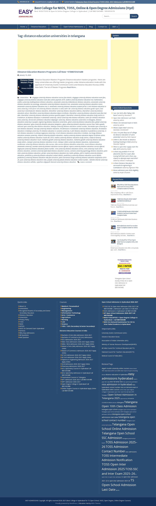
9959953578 (24, 2)
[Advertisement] (63, 54)
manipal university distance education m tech (42, 142)
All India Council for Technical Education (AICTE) (118, 348)
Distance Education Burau (111, 337)
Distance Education (38, 27)
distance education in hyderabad (117, 374)
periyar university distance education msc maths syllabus (60, 153)
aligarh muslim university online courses (115, 368)
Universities (23, 317)
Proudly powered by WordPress (66, 503)
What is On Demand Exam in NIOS (125, 123)
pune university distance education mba (33, 160)
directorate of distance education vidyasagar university (47, 120)
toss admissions (131, 452)
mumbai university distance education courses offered (50, 146)
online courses (114, 390)
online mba (123, 389)
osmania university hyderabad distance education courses (50, 151)
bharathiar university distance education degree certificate (49, 113)
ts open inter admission (114, 477)
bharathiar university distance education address (65, 111)
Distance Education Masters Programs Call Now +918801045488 (50, 71)
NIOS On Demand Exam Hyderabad (32, 328)
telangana (120, 402)
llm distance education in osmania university (54, 131)
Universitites (24, 98)
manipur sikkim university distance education (73, 142)
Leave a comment (86, 162)
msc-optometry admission (130, 382)
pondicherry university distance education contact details (44, 155)
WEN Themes (96, 503)
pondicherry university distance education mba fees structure (38, 158)
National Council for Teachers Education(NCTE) (118, 352)
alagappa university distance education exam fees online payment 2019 (41, 100)
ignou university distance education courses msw (78, 124)
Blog (91, 27)
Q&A (114, 27)
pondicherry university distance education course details (82, 155)
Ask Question (24, 337)
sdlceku (114, 402)
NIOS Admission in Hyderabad (114, 311)
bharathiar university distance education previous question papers (43, 115)
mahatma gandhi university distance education (57, 140)
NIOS (21, 324)
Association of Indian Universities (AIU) (115, 341)
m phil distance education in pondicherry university (87, 131)
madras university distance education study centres (72, 138)
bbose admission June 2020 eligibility (125, 170)
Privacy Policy (24, 320)
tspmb (117, 490)
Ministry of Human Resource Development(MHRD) (119, 344)
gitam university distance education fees (81, 122)
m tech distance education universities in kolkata (72, 133)
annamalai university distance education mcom (86, 104)
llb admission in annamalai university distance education (79, 129)
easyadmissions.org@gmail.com (47, 2)
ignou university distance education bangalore (46, 124)
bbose (131, 368)
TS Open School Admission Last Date (119, 485)
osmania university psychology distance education (86, 151)
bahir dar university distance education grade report (81, 109)
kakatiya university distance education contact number (69, 126)
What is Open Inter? (120, 128)
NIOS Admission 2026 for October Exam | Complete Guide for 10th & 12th (127, 227)
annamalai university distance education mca (55, 104)
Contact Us (102, 27)
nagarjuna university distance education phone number (36, 149)
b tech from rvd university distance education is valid (46, 109)
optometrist (123, 398)
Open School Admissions (73, 27)
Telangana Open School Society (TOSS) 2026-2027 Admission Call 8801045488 (105, 2)
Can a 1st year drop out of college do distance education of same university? (125, 135)
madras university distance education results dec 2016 (36, 138)
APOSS (22, 326)
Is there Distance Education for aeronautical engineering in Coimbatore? (124, 165)
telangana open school (109, 409)
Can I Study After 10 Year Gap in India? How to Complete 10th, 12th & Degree (127, 242)
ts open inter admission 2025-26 (119, 481)
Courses (55, 27)
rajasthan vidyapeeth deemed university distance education (56, 162)
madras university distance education (50, 135)
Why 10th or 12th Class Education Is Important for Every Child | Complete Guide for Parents (127, 186)
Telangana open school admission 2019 (112, 412)
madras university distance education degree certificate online (84, 135)
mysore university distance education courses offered (86, 146)
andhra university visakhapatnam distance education (35, 102)
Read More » (127, 194)
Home (22, 27)
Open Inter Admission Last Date (124, 118)
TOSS (21, 322)
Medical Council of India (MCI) (112, 356)
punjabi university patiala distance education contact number (67, 160)
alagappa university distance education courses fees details (52, 98)
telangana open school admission (127, 409)
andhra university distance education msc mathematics (84, 100)
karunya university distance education (46, 129)
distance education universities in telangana (80, 120)
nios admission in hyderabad (117, 384)
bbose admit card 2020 (113, 370)
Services (22, 331)
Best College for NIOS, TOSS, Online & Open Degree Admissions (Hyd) (84, 8)
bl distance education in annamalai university (41, 118)
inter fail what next (116, 382)
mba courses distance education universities (69, 144)
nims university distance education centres (69, 149)
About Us (23, 306)
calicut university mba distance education (71, 118)
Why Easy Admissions (27, 333)
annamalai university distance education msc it (33, 106)
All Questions (24, 335)
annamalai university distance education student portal (68, 106)
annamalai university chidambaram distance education (72, 102)
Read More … (72, 87)
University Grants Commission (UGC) (114, 333)
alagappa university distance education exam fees (88, 98)
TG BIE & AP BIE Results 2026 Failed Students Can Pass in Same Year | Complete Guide (127, 213)
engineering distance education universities (53, 122)
